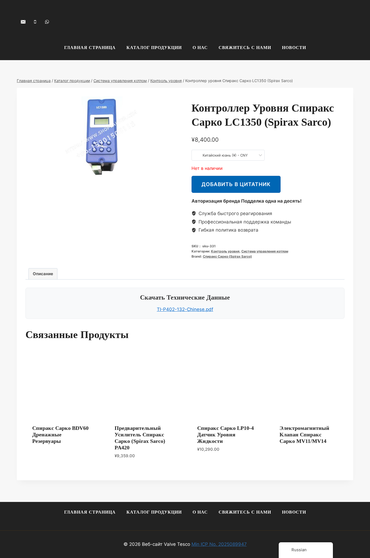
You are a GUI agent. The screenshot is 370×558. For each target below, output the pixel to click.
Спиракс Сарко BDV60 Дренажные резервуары (60, 434)
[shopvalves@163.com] (23, 21)
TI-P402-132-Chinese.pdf (185, 309)
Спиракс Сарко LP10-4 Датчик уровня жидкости (225, 434)
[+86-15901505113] (35, 21)
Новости (294, 47)
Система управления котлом (264, 251)
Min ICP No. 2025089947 (219, 544)
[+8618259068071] (46, 21)
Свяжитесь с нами (245, 47)
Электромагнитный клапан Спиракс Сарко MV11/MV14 (304, 434)
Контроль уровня (225, 251)
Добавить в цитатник (236, 184)
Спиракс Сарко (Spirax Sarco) (227, 256)
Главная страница (90, 47)
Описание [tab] (43, 273)
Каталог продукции (154, 47)
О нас (200, 47)
